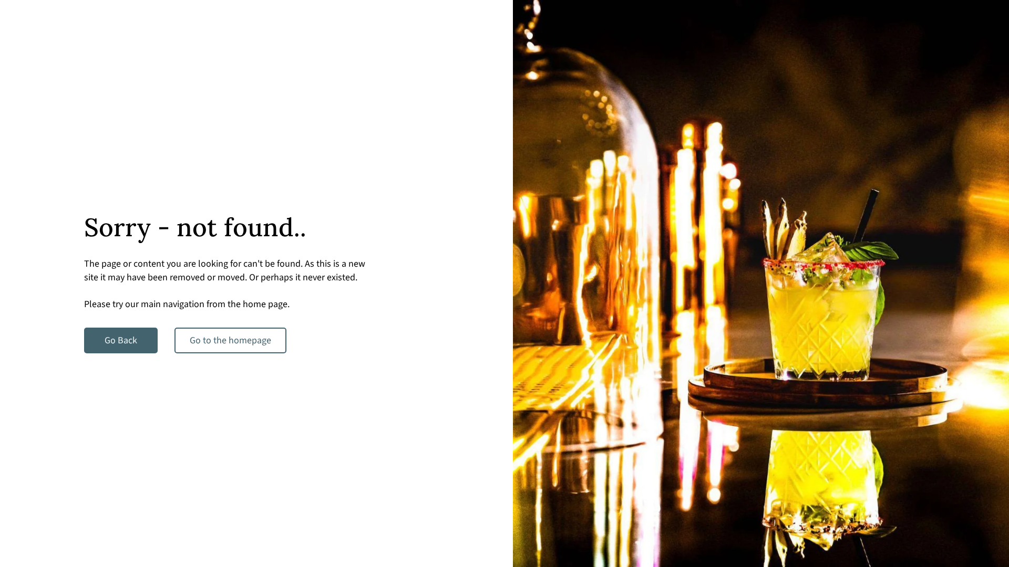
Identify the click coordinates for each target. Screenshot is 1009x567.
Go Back (121, 340)
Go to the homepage (230, 340)
